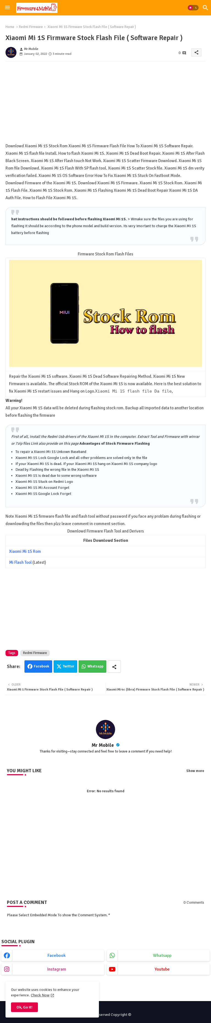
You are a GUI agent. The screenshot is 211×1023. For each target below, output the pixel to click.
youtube (162, 969)
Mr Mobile (103, 745)
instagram (56, 969)
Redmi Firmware (31, 27)
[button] (193, 7)
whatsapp (162, 955)
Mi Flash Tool (20, 562)
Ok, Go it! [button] (24, 1007)
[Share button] (114, 666)
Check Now (40, 995)
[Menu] (7, 7)
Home (9, 27)
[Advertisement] (105, 104)
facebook (57, 955)
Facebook (41, 666)
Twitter (68, 666)
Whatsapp (95, 666)
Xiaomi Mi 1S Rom (25, 551)
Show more (195, 771)
